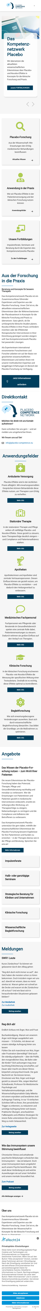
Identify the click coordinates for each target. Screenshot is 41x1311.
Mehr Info (20, 500)
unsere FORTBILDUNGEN (20, 88)
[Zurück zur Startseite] (15, 5)
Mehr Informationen (12, 850)
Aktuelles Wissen (19, 159)
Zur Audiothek (8, 1005)
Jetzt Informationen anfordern (22, 381)
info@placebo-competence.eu (19, 443)
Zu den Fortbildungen (19, 258)
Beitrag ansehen (15, 1011)
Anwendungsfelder (19, 210)
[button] (34, 5)
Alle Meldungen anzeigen (11, 1196)
